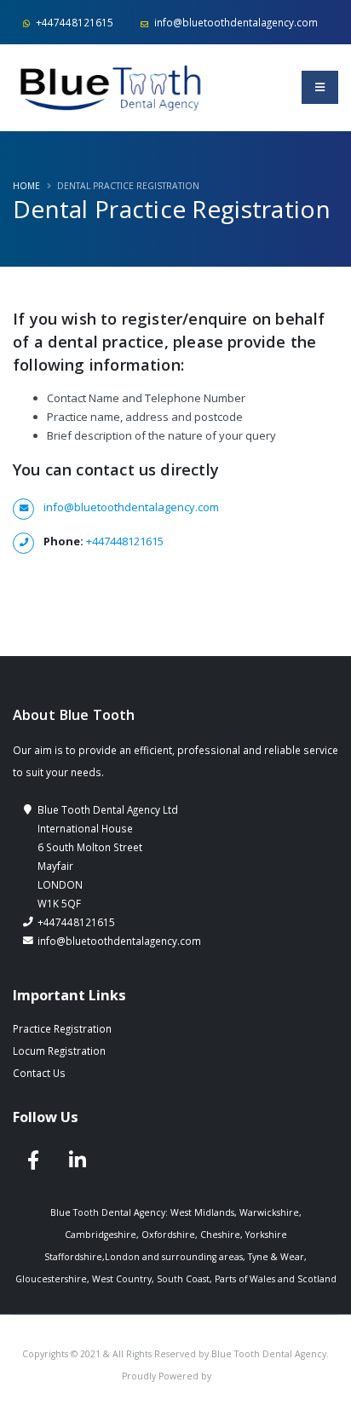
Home (26, 186)
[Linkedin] (77, 1160)
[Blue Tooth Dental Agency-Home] (112, 87)
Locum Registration (59, 1050)
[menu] (320, 87)
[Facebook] (33, 1160)
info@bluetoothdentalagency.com (235, 22)
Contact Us (39, 1073)
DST (222, 1376)
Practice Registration (62, 1028)
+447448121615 (73, 22)
